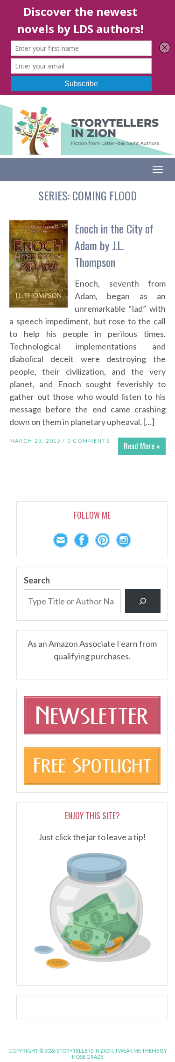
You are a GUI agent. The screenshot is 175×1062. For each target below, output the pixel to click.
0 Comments (88, 441)
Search (37, 580)
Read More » (142, 446)
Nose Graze (87, 1057)
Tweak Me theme (137, 1051)
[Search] (143, 601)
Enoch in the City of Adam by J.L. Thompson (114, 245)
